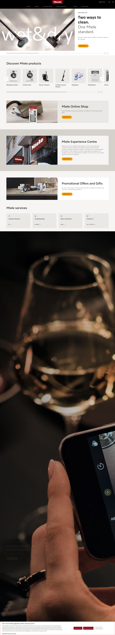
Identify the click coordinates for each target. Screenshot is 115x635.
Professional (85, 6)
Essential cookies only (88, 628)
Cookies (14, 633)
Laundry (37, 6)
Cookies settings (98, 628)
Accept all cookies (78, 628)
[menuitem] (29, 6)
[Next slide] (107, 53)
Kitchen (28, 6)
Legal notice (4, 633)
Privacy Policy (10, 633)
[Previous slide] (105, 53)
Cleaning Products (61, 6)
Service (75, 6)
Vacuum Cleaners (47, 6)
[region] (57, 32)
